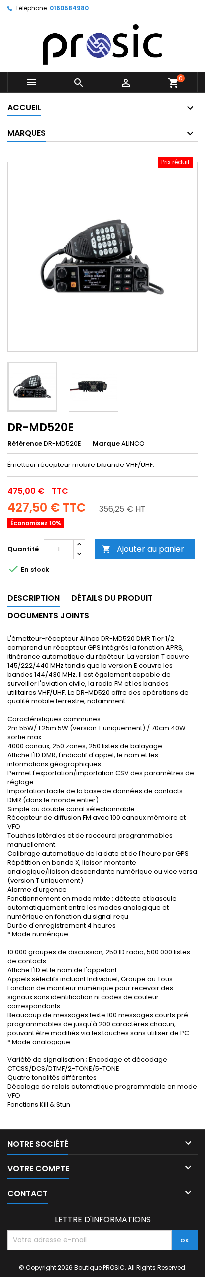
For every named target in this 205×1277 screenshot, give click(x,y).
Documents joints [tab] (48, 615)
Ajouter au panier (143, 549)
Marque (106, 443)
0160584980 (69, 8)
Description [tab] (33, 598)
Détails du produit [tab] (112, 598)
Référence (24, 443)
